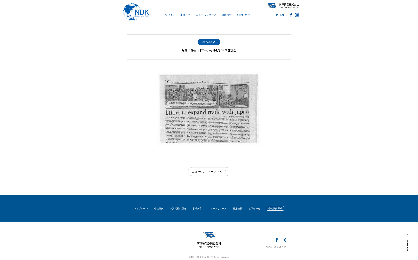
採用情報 (226, 15)
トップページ (141, 208)
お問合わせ (243, 15)
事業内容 (185, 15)
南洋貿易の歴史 (178, 208)
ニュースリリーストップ (209, 171)
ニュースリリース (206, 15)
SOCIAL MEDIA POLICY (276, 247)
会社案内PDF (275, 208)
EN (282, 15)
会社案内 (170, 15)
